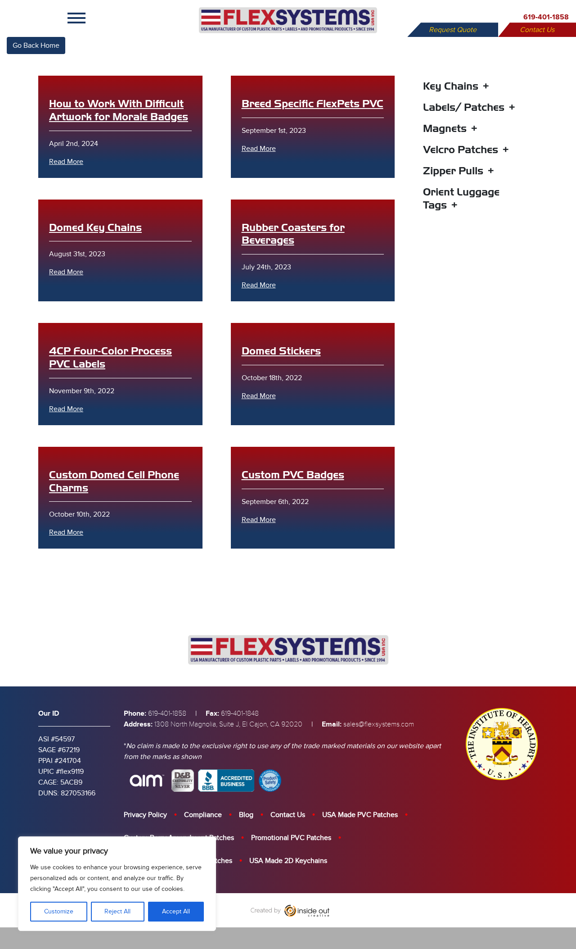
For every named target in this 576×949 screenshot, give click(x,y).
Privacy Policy (145, 814)
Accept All (176, 911)
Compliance (203, 814)
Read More (66, 161)
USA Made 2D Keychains (288, 860)
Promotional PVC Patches (291, 837)
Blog (246, 814)
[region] (117, 883)
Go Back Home (36, 45)
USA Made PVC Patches (360, 814)
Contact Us (537, 29)
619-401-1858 (546, 17)
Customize (58, 911)
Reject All (117, 911)
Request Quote (453, 29)
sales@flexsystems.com (378, 724)
